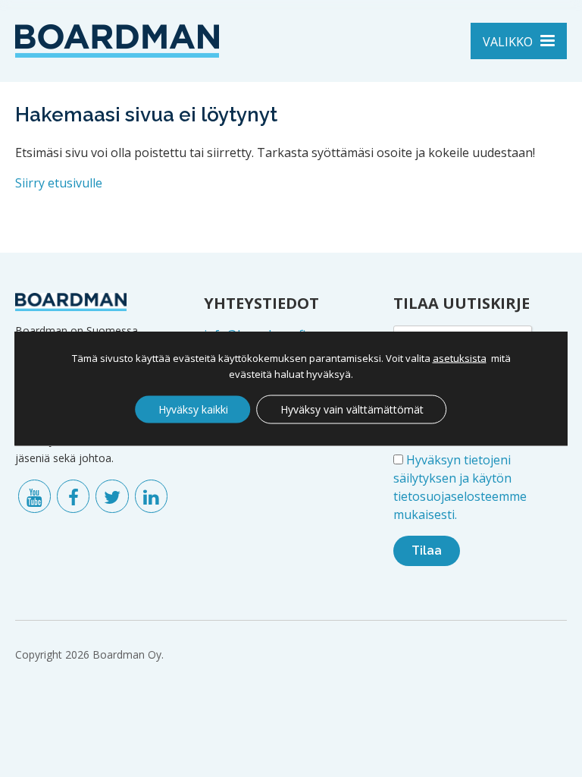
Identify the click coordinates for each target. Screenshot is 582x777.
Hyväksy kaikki (193, 409)
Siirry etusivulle (58, 183)
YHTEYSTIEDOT (261, 303)
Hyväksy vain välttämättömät (352, 409)
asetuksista (460, 358)
